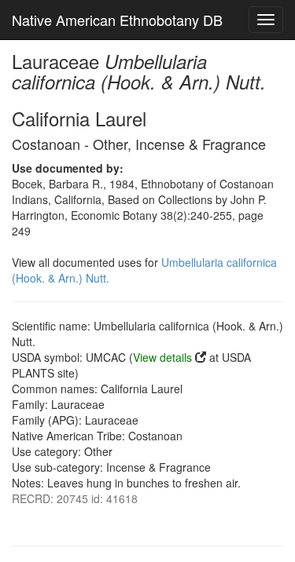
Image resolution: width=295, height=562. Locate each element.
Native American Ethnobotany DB (117, 19)
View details (162, 357)
